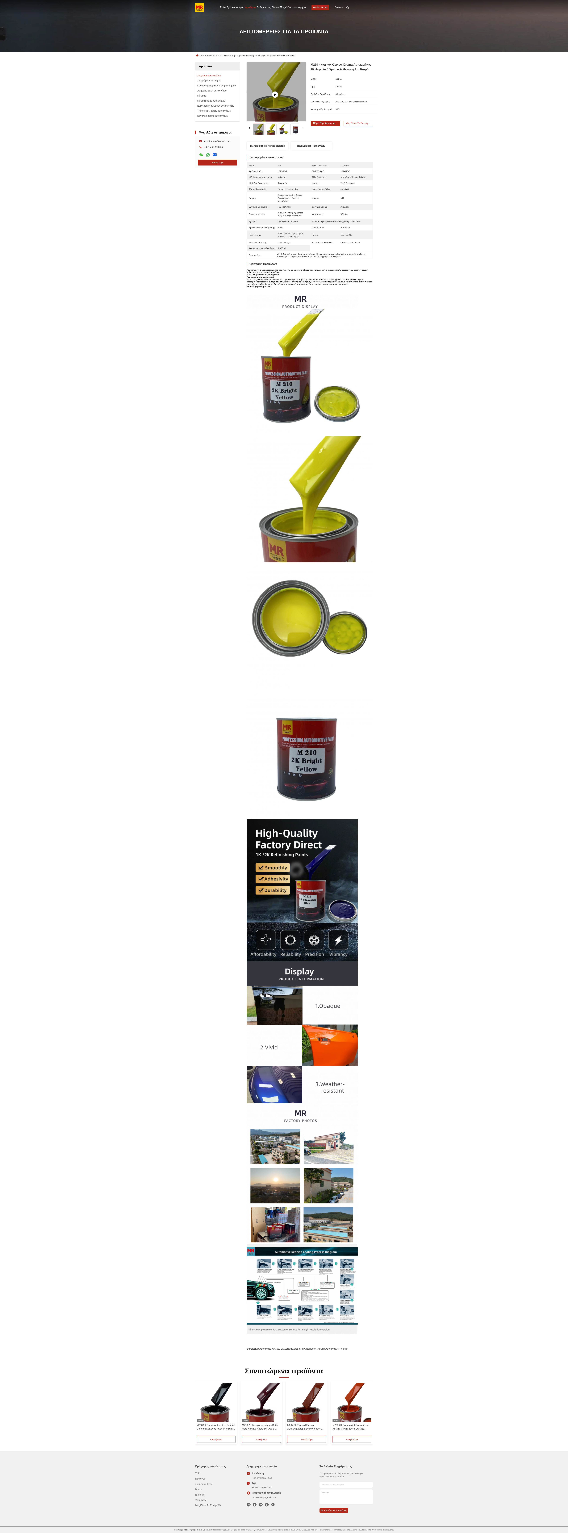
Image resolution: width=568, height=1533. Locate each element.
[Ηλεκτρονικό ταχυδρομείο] (214, 154)
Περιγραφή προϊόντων (311, 145)
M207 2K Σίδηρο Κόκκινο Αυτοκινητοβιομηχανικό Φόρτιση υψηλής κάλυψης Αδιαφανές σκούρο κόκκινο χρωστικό (306, 1427)
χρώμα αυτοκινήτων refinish (332, 1349)
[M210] (276, 92)
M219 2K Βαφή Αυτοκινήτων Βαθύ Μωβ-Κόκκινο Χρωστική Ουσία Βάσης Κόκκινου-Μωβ (260, 1427)
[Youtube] (261, 1505)
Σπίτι (223, 7)
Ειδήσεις (199, 1494)
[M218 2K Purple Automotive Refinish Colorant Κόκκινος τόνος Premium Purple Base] (216, 1402)
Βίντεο (275, 7)
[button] (200, 1409)
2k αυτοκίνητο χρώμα (267, 1349)
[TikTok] (267, 1505)
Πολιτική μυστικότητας (184, 1530)
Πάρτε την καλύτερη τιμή (326, 123)
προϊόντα (250, 7)
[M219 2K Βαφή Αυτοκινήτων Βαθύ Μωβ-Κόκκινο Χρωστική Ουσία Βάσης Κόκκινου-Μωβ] (261, 1402)
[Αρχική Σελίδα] (199, 7)
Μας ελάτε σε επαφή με (293, 7)
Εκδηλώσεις (264, 7)
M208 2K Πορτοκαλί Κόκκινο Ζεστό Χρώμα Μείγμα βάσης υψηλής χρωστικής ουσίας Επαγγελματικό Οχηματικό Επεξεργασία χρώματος (351, 1427)
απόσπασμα (320, 7)
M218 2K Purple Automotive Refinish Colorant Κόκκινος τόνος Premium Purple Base (216, 1427)
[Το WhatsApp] (208, 154)
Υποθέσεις (200, 1500)
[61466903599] (273, 1505)
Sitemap (201, 1530)
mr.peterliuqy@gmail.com (217, 141)
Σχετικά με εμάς (235, 7)
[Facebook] (255, 1505)
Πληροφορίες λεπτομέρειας (267, 145)
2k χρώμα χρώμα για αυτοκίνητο (298, 1349)
